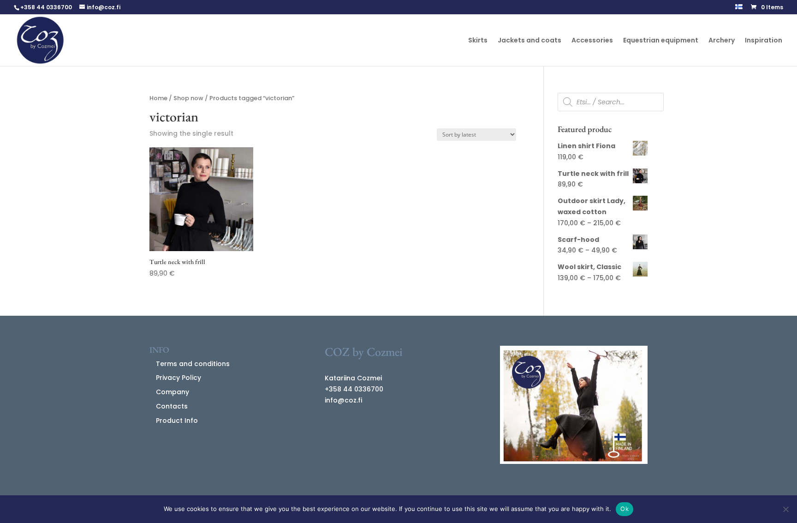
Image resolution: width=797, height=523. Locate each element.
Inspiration (763, 41)
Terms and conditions (193, 363)
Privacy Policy (178, 377)
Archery (721, 41)
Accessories (592, 41)
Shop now (188, 98)
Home (158, 98)
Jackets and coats (529, 41)
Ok (624, 508)
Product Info (177, 420)
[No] (785, 509)
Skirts (478, 41)
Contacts (172, 406)
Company (172, 392)
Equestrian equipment (660, 41)
